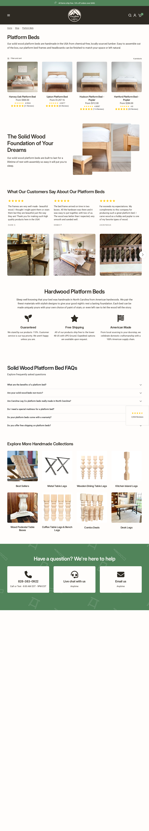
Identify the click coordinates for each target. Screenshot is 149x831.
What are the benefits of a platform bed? (26, 384)
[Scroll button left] (6, 254)
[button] (22, 106)
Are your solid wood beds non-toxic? (25, 393)
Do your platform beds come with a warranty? (29, 417)
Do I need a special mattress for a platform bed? (30, 409)
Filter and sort (16, 58)
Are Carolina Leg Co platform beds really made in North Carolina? (39, 401)
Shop (17, 28)
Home (9, 28)
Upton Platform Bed (57, 96)
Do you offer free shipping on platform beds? (29, 425)
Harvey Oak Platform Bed (22, 96)
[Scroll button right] (142, 254)
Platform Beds (27, 28)
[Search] (129, 15)
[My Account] (134, 15)
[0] (139, 15)
